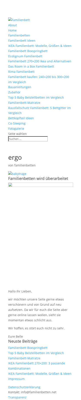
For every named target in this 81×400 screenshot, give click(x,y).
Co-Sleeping (16, 123)
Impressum (16, 379)
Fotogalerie (16, 128)
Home (12, 30)
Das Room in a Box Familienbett (31, 66)
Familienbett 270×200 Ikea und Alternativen (39, 61)
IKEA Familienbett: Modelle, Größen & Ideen (39, 46)
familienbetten (25, 165)
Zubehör (14, 92)
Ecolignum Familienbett (25, 56)
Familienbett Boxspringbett (28, 51)
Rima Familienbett (21, 72)
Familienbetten (19, 35)
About (12, 25)
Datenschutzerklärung (24, 387)
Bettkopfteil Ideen (21, 118)
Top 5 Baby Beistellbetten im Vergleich (36, 97)
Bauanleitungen (19, 87)
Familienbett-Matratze (24, 103)
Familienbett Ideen (21, 40)
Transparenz (17, 397)
